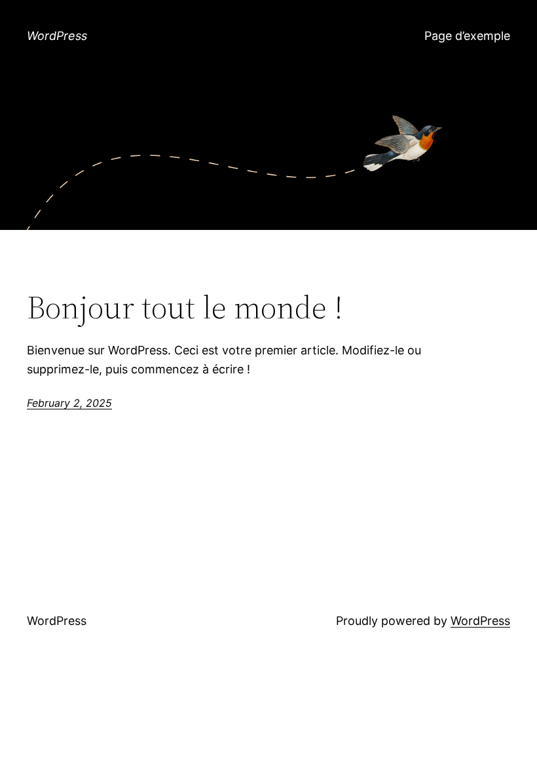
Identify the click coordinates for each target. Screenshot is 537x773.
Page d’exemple (467, 36)
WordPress (57, 36)
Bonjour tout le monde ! (185, 307)
